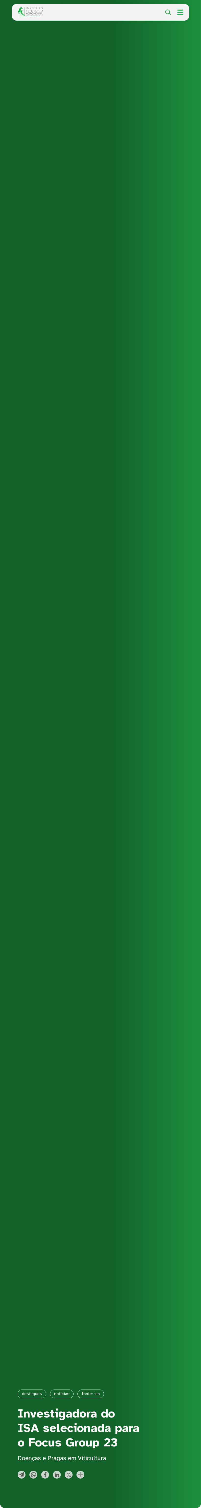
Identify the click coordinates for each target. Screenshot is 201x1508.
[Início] (30, 10)
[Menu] (180, 12)
